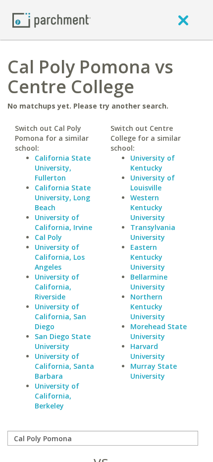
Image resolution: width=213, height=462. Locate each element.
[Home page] (51, 19)
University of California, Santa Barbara (64, 366)
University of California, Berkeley (57, 395)
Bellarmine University (148, 281)
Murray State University (153, 371)
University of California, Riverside (57, 286)
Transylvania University (152, 232)
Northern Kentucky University (147, 306)
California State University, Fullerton (63, 167)
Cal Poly (48, 237)
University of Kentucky (152, 163)
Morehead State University (158, 331)
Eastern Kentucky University (147, 257)
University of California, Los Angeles (60, 257)
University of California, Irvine (63, 222)
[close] (183, 20)
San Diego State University (63, 341)
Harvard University (147, 351)
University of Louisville (152, 182)
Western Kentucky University (147, 207)
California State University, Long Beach (63, 197)
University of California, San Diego (60, 316)
